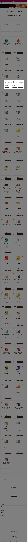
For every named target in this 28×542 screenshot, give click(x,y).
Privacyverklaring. (13, 85)
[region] (14, 84)
